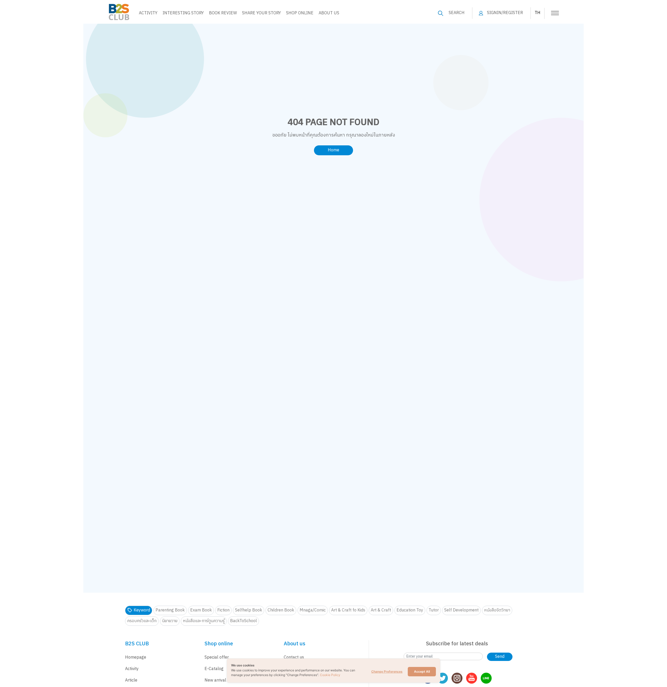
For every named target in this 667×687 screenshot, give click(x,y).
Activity (148, 13)
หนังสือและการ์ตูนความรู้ (204, 620)
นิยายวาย (169, 620)
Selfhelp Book (248, 610)
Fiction (223, 610)
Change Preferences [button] (387, 671)
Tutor (434, 610)
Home (333, 150)
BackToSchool (243, 620)
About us (329, 13)
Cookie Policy (330, 675)
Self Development (461, 610)
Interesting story (183, 13)
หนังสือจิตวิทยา (497, 610)
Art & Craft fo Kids (348, 610)
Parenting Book (170, 610)
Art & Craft (381, 610)
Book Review (223, 13)
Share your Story (261, 13)
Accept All (422, 671)
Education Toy (410, 610)
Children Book (281, 610)
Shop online (299, 13)
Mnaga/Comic (313, 610)
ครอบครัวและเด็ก (142, 620)
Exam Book (201, 610)
